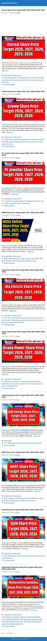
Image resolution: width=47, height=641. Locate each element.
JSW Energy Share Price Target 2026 (30, 443)
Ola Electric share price (18, 320)
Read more (5, 70)
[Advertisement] (23, 25)
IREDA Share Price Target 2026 (15, 261)
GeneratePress (32, 639)
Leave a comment (9, 84)
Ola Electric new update (34, 318)
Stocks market (16, 75)
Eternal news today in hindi (18, 80)
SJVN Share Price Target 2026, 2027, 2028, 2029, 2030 (22, 510)
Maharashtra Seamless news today (12, 621)
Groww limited (13, 139)
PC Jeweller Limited (18, 201)
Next (11, 633)
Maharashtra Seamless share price (12, 624)
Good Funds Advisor (9, 3)
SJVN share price (7, 558)
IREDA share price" (30, 261)
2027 (33, 258)
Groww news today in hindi (17, 141)
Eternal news (35, 77)
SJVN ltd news (20, 555)
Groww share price (32, 141)
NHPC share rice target (29, 500)
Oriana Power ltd (31, 381)
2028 (37, 258)
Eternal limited (13, 77)
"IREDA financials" (26, 258)
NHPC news (12, 498)
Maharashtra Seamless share (32, 621)
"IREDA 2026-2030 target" (12, 258)
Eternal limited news (24, 77)
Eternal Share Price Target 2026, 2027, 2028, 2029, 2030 (23, 10)
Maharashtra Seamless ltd (14, 619)
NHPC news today (37, 498)
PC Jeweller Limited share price (33, 201)
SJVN (5, 555)
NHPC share (5, 500)
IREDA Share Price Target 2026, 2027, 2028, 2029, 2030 (23, 212)
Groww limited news (24, 139)
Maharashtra (8, 617)
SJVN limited (12, 555)
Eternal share (31, 80)
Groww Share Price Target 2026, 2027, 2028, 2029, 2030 (23, 91)
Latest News (8, 75)
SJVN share (40, 555)
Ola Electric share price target (35, 320)
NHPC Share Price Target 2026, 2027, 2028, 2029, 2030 (23, 452)
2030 (3, 261)
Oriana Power (8, 381)
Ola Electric (22, 318)
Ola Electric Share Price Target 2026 (13, 322)
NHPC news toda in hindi (23, 498)
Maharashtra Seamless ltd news (32, 619)
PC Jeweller (7, 201)
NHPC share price (15, 500)
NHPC (6, 498)
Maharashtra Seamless (19, 617)
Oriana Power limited (19, 381)
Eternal (6, 77)
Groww (6, 139)
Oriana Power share (11, 386)
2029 (41, 258)
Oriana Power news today (18, 383)
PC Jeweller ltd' (25, 203)
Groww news (35, 139)
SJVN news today (31, 555)
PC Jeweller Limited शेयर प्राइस (11, 203)
